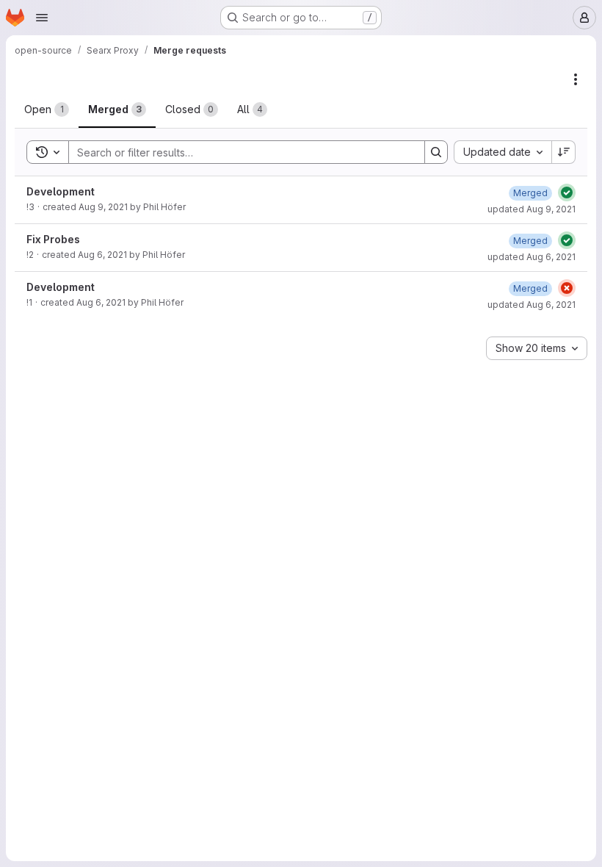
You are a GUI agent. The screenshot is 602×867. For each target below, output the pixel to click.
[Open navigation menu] (42, 17)
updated (531, 209)
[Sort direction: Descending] (564, 152)
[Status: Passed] (567, 192)
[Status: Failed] (567, 288)
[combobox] (502, 152)
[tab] (47, 109)
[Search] (436, 152)
